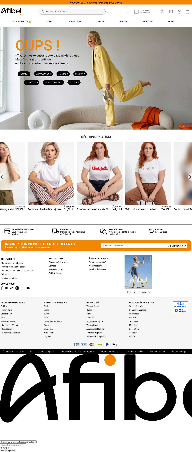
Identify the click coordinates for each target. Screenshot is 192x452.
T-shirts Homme (93, 325)
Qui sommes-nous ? (97, 262)
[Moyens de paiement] (96, 345)
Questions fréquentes (58, 262)
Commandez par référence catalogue (17, 270)
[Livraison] (55, 232)
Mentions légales (46, 351)
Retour (159, 229)
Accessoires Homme (95, 329)
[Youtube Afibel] (28, 288)
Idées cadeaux (7, 329)
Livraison (65, 229)
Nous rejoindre (95, 266)
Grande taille (53, 82)
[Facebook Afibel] (2, 289)
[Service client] (103, 233)
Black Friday (6, 314)
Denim (132, 336)
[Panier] (188, 11)
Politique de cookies (135, 351)
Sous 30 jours (161, 232)
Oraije (46, 306)
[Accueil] (11, 11)
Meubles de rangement (96, 336)
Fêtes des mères (8, 321)
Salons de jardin (136, 306)
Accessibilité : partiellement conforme (77, 351)
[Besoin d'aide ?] (162, 11)
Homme (62, 74)
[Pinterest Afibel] (17, 289)
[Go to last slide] (2, 177)
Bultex (46, 314)
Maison (79, 74)
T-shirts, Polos (92, 306)
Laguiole (47, 336)
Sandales (90, 317)
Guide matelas (55, 273)
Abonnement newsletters (12, 263)
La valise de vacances (10, 333)
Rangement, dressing (138, 310)
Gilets (88, 314)
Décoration (134, 329)
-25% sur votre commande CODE (96, 2)
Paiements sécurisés (23, 229)
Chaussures (43, 74)
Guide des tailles (56, 269)
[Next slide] (190, 177)
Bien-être (31, 82)
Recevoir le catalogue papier (13, 267)
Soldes (4, 306)
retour (14, 278)
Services (8, 259)
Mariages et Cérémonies (11, 325)
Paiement (5, 274)
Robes (89, 310)
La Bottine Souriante (53, 321)
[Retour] (151, 232)
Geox (46, 317)
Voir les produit (8, 450)
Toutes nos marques (55, 302)
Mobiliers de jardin (94, 333)
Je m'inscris (176, 245)
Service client (117, 229)
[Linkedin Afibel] (23, 288)
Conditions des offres (13, 351)
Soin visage (134, 314)
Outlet (73, 82)
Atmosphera (49, 333)
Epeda (46, 310)
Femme (24, 74)
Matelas (132, 317)
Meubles (132, 325)
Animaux (133, 333)
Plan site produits (157, 351)
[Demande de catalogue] (138, 288)
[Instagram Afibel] (6, 288)
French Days (6, 310)
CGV (31, 351)
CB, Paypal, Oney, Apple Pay (19, 233)
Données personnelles (110, 351)
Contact (52, 266)
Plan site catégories (180, 351)
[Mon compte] (179, 11)
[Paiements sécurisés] (7, 233)
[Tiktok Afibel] (11, 288)
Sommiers (133, 321)
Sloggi (46, 325)
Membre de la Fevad (97, 269)
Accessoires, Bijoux (94, 321)
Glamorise (48, 329)
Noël (3, 317)
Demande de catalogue (138, 292)
